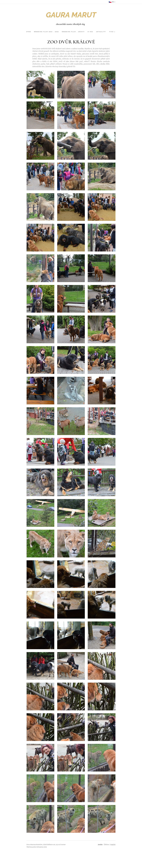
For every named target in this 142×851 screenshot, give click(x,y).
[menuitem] (29, 31)
